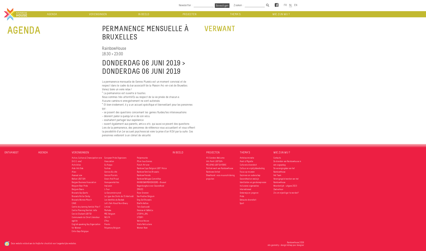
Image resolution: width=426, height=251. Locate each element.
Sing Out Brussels (144, 200)
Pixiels (107, 224)
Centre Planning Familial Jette (84, 210)
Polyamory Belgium (112, 228)
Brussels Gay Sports (80, 193)
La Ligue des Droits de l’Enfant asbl (119, 196)
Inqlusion (108, 186)
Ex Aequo (108, 165)
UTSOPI (140, 217)
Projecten (189, 14)
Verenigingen (98, 14)
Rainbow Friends (143, 175)
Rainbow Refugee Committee (149, 179)
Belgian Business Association (84, 182)
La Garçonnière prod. (112, 193)
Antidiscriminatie (247, 158)
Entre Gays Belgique (80, 231)
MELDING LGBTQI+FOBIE (216, 165)
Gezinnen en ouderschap (250, 175)
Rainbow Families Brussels (148, 172)
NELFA (107, 217)
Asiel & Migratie (246, 161)
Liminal (107, 207)
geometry (275, 245)
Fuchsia (107, 168)
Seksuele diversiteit (248, 200)
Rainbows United (213, 172)
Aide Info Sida (77, 168)
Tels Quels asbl (143, 207)
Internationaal (245, 189)
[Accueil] (15, 14)
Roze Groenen (143, 193)
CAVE (74, 203)
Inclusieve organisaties (249, 186)
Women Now (142, 228)
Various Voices (143, 221)
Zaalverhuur (278, 189)
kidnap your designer (295, 245)
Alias (74, 172)
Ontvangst (11, 152)
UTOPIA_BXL (142, 214)
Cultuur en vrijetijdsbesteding (252, 168)
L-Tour (107, 189)
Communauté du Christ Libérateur (86, 217)
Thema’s (235, 14)
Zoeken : (239, 5)
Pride (242, 196)
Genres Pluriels (110, 175)
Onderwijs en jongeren (249, 193)
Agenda (52, 14)
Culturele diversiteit (248, 165)
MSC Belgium (109, 214)
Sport (242, 203)
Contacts (277, 158)
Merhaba (107, 210)
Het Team (277, 175)
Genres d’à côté (110, 172)
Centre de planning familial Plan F (86, 207)
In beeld (143, 14)
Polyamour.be (142, 158)
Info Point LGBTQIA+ (214, 161)
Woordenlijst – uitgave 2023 (285, 186)
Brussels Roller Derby (81, 196)
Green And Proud (111, 179)
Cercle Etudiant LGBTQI (82, 214)
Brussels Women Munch (82, 200)
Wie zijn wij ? (281, 14)
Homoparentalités (111, 182)
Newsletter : (185, 5)
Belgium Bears (78, 189)
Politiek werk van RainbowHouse (219, 168)
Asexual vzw (77, 175)
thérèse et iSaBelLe (145, 210)
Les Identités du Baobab (114, 200)
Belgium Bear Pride (80, 186)
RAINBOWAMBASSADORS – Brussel (151, 182)
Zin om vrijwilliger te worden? (286, 193)
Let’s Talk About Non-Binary (116, 203)
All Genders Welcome (215, 158)
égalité (75, 221)
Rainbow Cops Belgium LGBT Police (152, 168)
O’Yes (106, 221)
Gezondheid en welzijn (249, 179)
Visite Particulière (144, 224)
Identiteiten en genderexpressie (253, 182)
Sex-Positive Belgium (145, 196)
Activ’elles (76, 165)
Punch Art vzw (143, 165)
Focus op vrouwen (247, 172)
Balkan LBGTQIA (79, 179)
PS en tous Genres (144, 161)
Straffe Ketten (142, 203)
